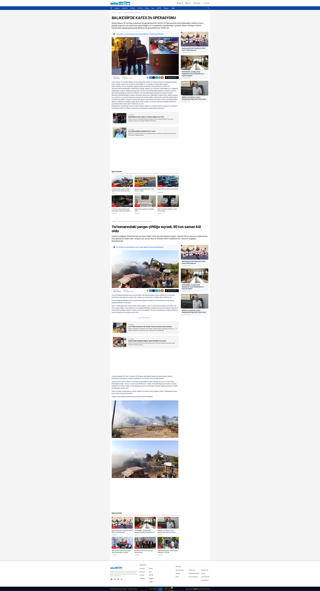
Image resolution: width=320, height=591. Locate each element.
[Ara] (208, 8)
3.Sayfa (119, 12)
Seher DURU (116, 78)
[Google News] (147, 77)
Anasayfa (114, 12)
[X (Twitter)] (153, 77)
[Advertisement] (145, 154)
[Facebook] (150, 77)
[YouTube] (162, 77)
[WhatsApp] (159, 77)
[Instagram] (118, 579)
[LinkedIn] (156, 77)
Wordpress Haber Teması (203, 589)
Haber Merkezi (117, 291)
